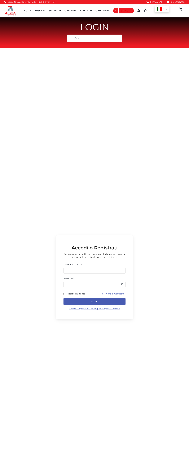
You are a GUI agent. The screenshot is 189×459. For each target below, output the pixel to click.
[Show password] (121, 284)
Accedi (94, 301)
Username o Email (74, 264)
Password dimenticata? (113, 293)
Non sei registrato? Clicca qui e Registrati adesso (94, 308)
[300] (10, 6)
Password (69, 278)
